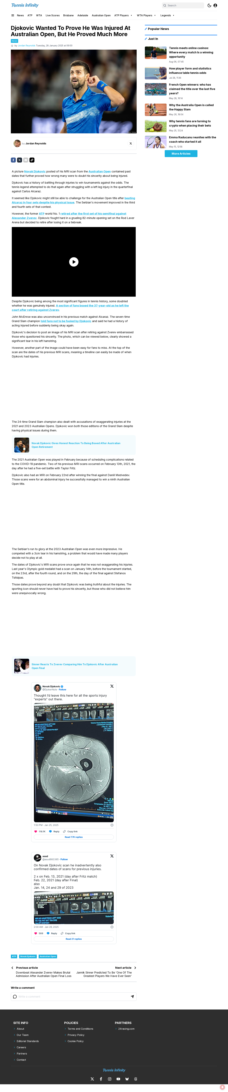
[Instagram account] (110, 1079)
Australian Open (101, 15)
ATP (29, 15)
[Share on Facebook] (13, 160)
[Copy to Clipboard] (31, 160)
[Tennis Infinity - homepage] (25, 5)
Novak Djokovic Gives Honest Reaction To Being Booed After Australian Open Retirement (76, 445)
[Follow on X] (130, 143)
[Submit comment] (132, 996)
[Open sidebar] (13, 15)
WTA (39, 15)
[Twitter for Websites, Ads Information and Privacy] (112, 825)
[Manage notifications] (222, 1087)
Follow (62, 689)
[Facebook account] (101, 1079)
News (20, 15)
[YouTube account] (118, 1079)
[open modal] (215, 5)
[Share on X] (19, 160)
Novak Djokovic (35, 171)
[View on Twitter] (112, 688)
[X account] (92, 1079)
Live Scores (53, 15)
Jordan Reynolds (26, 45)
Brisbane (68, 15)
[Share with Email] (25, 160)
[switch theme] (209, 5)
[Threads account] (136, 1079)
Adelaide (82, 15)
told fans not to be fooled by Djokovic (66, 321)
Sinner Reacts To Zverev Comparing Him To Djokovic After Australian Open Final (75, 666)
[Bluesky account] (127, 1079)
